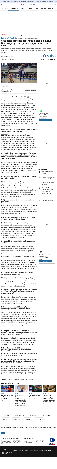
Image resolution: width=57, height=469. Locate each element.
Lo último (43, 169)
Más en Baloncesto (10, 383)
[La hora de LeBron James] (35, 388)
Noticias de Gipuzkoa (17, 441)
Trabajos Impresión (40, 440)
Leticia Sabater (7, 415)
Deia (2, 440)
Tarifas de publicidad (28, 442)
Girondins (5, 419)
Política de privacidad (23, 450)
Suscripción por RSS (40, 441)
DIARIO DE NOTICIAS (20, 405)
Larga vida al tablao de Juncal (17, 35)
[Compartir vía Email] (54, 56)
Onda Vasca (15, 442)
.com (3, 433)
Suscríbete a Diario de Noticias (36, 433)
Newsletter (24, 433)
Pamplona (16, 379)
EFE (2, 400)
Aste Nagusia (16, 419)
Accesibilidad (15, 452)
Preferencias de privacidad (34, 452)
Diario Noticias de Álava (5, 441)
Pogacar (17, 423)
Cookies (41, 450)
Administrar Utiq (23, 452)
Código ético (47, 450)
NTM (44, 403)
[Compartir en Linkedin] (51, 56)
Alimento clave (40, 423)
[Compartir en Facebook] (44, 56)
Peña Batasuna (45, 415)
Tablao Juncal (33, 415)
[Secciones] (1, 4)
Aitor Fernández (20, 415)
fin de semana (29, 379)
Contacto (8, 433)
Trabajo (10, 379)
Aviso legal (15, 450)
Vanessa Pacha (39, 419)
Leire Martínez (7, 423)
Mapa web (26, 441)
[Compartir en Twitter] (48, 56)
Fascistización (28, 423)
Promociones (16, 433)
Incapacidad (27, 419)
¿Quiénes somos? (50, 433)
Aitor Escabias (32, 399)
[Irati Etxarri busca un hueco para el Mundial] (7, 388)
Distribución (26, 440)
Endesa (22, 379)
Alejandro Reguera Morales (7, 56)
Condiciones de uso (34, 450)
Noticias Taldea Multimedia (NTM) (6, 443)
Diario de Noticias (16, 440)
